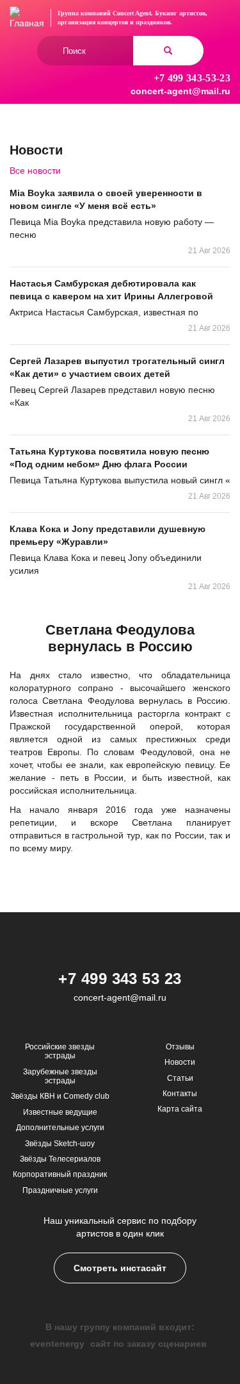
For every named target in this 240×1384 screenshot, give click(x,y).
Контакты (180, 1093)
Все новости (35, 170)
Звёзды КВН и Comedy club (60, 1096)
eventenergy (57, 1343)
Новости (179, 1062)
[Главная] (27, 17)
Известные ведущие (60, 1112)
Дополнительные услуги (60, 1127)
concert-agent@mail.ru (180, 91)
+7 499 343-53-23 (192, 77)
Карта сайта (179, 1109)
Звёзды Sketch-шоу (60, 1143)
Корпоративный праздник (60, 1174)
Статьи (180, 1078)
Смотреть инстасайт (120, 1268)
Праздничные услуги (60, 1190)
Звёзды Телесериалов (60, 1159)
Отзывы (180, 1046)
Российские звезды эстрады (60, 1051)
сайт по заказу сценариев (148, 1343)
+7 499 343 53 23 (120, 978)
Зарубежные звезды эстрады (60, 1076)
